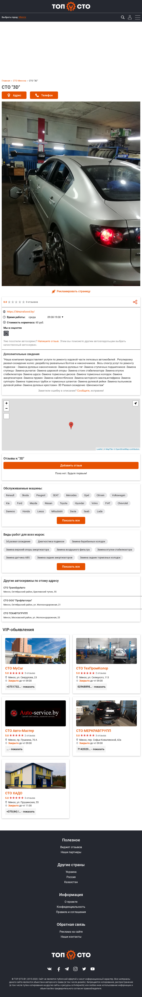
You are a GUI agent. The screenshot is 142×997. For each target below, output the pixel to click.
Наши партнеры (71, 852)
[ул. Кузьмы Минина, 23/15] (71, 424)
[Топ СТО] (71, 6)
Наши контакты (71, 936)
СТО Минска (19, 80)
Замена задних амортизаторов (54, 557)
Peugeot (40, 495)
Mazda (33, 503)
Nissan (48, 503)
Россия (71, 877)
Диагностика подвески (51, 541)
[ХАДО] (35, 788)
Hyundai (79, 503)
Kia (8, 503)
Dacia (73, 511)
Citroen (100, 495)
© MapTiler (108, 449)
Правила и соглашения (71, 912)
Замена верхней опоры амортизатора (27, 549)
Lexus (40, 511)
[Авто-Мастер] (35, 726)
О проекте (71, 901)
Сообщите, (83, 390)
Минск (22, 17)
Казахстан (71, 882)
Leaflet (99, 449)
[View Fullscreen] (6, 416)
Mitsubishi (57, 511)
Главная (6, 80)
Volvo (95, 503)
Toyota (63, 503)
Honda (26, 511)
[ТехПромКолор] (106, 664)
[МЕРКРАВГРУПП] (106, 726)
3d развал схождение (18, 541)
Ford (19, 503)
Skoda (25, 495)
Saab (86, 511)
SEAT (56, 495)
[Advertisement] (71, 47)
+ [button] (6, 403)
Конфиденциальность (71, 906)
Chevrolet (123, 503)
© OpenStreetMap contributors (126, 449)
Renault (10, 495)
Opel (86, 495)
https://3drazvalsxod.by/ (21, 311)
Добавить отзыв (71, 465)
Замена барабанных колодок (88, 541)
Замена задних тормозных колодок (100, 557)
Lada (100, 511)
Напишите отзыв (48, 341)
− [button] (6, 408)
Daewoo (10, 511)
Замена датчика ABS (18, 557)
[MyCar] (35, 664)
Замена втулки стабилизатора (114, 549)
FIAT (107, 503)
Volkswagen (118, 495)
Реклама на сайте (71, 931)
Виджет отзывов (71, 847)
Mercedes (71, 495)
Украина (71, 872)
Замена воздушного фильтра (73, 549)
